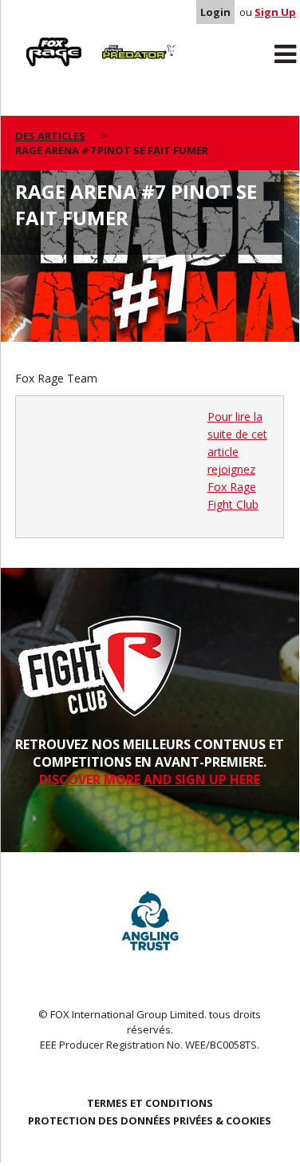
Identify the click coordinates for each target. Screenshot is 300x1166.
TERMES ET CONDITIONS (150, 1103)
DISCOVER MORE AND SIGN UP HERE (149, 779)
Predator (119, 41)
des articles (50, 136)
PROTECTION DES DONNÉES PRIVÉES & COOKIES (149, 1120)
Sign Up (275, 12)
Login (215, 12)
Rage (30, 41)
